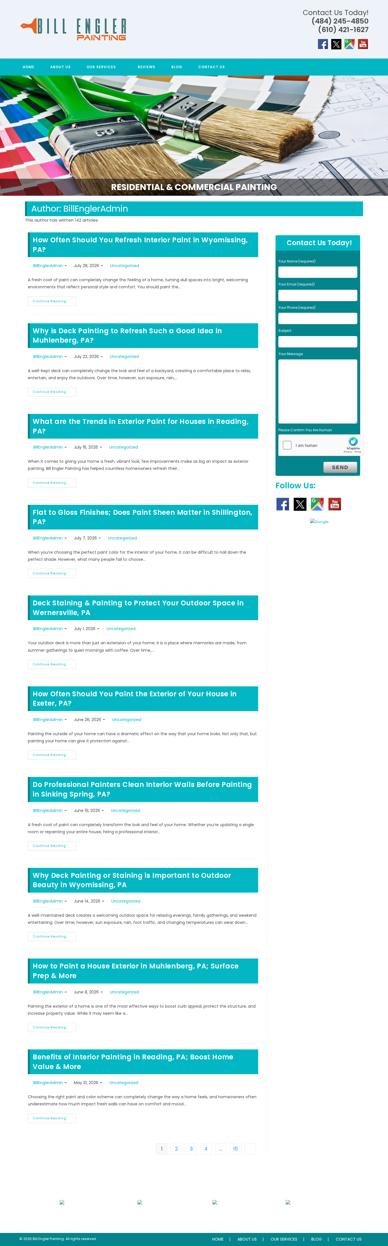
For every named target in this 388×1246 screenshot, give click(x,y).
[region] (194, 136)
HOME (218, 1239)
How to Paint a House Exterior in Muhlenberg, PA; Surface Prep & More (136, 970)
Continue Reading (54, 302)
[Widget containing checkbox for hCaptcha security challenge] (321, 445)
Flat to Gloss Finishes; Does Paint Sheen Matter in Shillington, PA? (143, 517)
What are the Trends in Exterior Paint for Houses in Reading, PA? (141, 426)
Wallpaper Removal (214, 1215)
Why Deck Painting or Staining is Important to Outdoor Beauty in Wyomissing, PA (132, 880)
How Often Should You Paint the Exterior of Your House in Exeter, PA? (135, 698)
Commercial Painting (288, 1215)
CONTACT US (349, 1239)
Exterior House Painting (139, 1215)
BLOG (316, 1239)
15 (235, 1148)
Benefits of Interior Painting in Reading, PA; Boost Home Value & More (133, 1061)
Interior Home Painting (62, 1215)
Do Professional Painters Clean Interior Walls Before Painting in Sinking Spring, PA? (142, 789)
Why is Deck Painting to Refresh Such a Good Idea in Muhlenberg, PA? (127, 335)
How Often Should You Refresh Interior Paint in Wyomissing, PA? (140, 244)
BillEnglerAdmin (48, 265)
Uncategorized (124, 265)
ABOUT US (247, 1239)
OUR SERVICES (284, 1239)
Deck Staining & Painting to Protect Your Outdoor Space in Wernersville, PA (138, 607)
